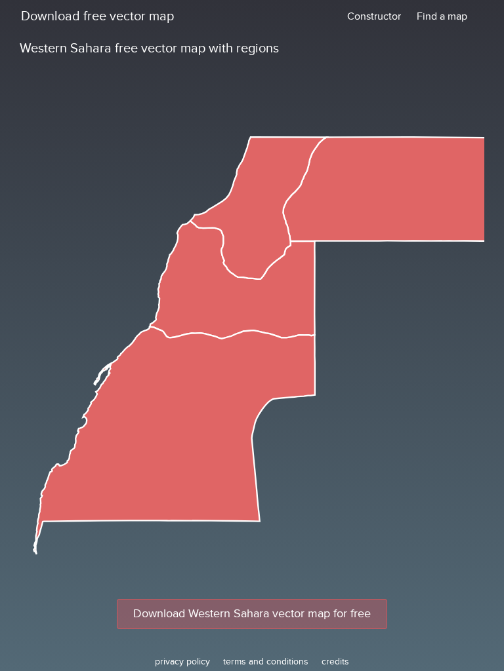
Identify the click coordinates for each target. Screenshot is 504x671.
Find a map (442, 16)
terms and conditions (265, 661)
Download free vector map (97, 16)
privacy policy (182, 661)
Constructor (374, 16)
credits (335, 661)
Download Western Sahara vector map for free (252, 614)
